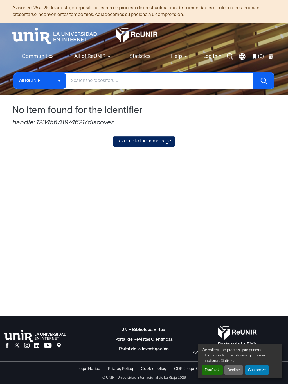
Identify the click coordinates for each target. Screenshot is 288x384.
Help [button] (176, 56)
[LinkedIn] (36, 346)
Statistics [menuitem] (140, 56)
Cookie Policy (153, 369)
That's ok (212, 370)
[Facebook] (7, 346)
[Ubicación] (59, 346)
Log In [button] (211, 56)
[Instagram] (27, 346)
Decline (234, 370)
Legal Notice (89, 369)
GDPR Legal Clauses (192, 369)
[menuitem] (91, 56)
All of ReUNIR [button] (90, 56)
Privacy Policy (120, 369)
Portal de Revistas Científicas (144, 339)
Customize (257, 370)
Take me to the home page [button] (144, 141)
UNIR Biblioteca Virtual (143, 330)
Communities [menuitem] (37, 56)
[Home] (57, 36)
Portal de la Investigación (144, 349)
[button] (230, 56)
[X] (17, 346)
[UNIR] (35, 336)
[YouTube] (48, 346)
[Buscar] (263, 81)
